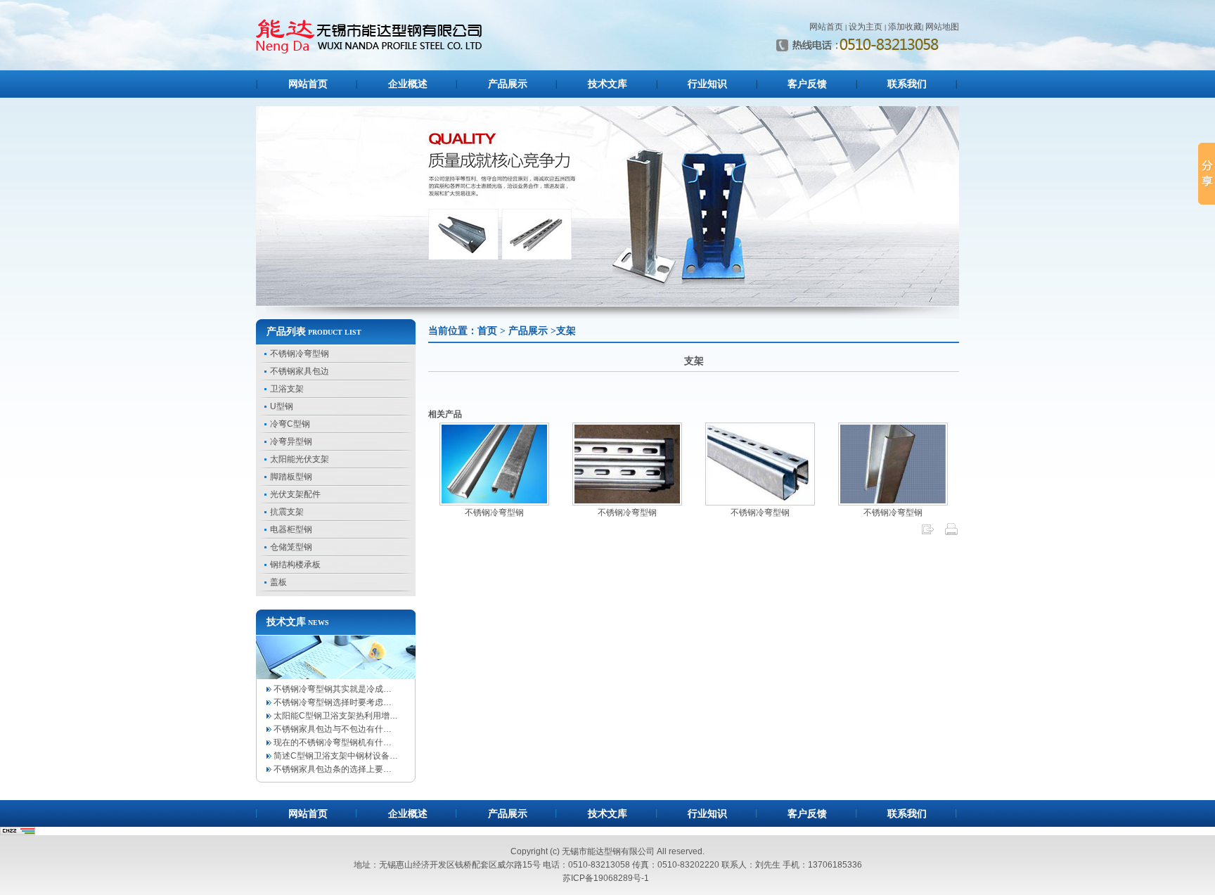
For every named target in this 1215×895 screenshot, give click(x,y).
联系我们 (907, 84)
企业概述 (408, 84)
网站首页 (826, 27)
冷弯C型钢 (290, 424)
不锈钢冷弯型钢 (299, 354)
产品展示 (507, 84)
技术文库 (607, 84)
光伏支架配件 (295, 494)
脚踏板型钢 (291, 477)
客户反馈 (807, 84)
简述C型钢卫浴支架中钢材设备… (336, 756)
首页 (487, 331)
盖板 (278, 582)
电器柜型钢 (291, 529)
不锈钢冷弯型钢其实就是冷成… (333, 689)
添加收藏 (905, 27)
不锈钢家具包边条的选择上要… (333, 769)
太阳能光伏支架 (299, 459)
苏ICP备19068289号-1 (605, 878)
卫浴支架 (287, 389)
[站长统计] (17, 831)
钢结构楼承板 (295, 564)
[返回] (927, 534)
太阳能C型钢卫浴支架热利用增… (336, 716)
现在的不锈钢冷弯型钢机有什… (333, 742)
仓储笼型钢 (291, 547)
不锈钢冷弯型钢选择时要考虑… (333, 702)
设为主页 (865, 27)
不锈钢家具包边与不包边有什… (333, 729)
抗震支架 (287, 512)
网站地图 (942, 27)
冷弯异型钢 (291, 441)
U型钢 (281, 406)
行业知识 (707, 84)
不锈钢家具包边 (299, 371)
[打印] (951, 534)
